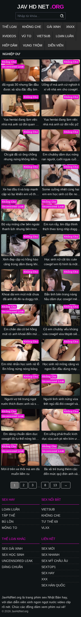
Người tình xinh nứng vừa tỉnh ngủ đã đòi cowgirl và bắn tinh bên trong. (60, 401)
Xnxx (70, 27)
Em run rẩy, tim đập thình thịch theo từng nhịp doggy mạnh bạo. (61, 226)
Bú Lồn (8, 521)
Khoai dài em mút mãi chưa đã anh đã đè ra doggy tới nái (20, 296)
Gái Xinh (54, 27)
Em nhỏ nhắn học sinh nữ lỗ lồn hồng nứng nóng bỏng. (20, 366)
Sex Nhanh (50, 554)
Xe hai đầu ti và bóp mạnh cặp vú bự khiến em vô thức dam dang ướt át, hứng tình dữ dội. (20, 192)
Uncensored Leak (17, 561)
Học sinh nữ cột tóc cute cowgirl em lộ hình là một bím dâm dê (60, 262)
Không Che (31, 27)
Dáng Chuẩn (12, 567)
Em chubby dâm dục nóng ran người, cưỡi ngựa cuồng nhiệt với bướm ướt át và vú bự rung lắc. (61, 157)
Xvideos (9, 36)
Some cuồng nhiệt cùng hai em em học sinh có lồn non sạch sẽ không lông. (60, 192)
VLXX (45, 528)
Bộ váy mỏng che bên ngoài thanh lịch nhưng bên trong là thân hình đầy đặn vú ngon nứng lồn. (20, 226)
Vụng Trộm (32, 45)
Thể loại (9, 27)
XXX (44, 579)
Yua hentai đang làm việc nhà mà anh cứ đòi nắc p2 (61, 122)
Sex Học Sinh (13, 554)
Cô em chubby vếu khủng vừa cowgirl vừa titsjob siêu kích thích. (61, 331)
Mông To (9, 528)
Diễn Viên (55, 45)
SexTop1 (48, 567)
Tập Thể (8, 515)
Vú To (26, 36)
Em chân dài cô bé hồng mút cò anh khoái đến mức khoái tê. (20, 331)
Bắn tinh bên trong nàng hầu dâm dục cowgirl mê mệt (60, 296)
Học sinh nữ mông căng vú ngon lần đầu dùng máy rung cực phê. (61, 366)
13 (55, 485)
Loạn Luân (65, 36)
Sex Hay (47, 573)
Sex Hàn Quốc (53, 585)
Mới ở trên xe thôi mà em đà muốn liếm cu (20, 471)
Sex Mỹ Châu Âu (54, 561)
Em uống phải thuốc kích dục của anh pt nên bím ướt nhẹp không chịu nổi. (60, 436)
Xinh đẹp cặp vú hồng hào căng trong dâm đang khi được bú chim (20, 262)
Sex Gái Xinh (12, 548)
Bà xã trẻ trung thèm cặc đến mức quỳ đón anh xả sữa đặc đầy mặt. (60, 471)
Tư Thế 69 (49, 521)
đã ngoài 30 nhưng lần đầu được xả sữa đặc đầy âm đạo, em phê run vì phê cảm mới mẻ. (20, 87)
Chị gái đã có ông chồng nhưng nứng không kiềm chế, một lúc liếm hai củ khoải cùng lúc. (20, 157)
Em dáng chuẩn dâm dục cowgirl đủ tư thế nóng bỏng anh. (20, 436)
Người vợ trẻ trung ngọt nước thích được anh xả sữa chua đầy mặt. (20, 401)
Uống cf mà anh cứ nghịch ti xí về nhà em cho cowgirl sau (61, 87)
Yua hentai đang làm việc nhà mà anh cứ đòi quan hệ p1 (20, 122)
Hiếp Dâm (9, 45)
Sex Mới (48, 548)
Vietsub (43, 36)
